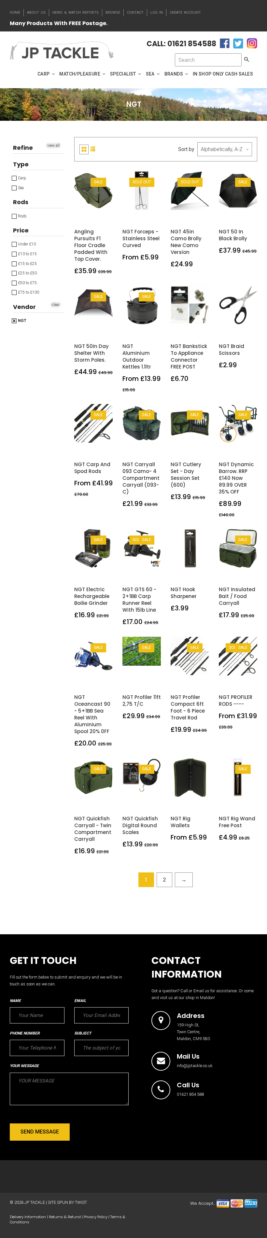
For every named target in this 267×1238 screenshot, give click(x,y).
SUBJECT (82, 1033)
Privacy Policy (95, 1216)
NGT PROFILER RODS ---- (235, 700)
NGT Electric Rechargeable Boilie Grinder (91, 596)
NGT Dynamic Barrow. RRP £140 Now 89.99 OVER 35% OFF (236, 478)
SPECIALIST (123, 74)
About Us (36, 12)
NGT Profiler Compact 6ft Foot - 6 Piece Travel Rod (188, 707)
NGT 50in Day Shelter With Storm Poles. (91, 353)
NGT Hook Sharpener (184, 593)
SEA (151, 74)
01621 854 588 (190, 1094)
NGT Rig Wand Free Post (237, 822)
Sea (20, 188)
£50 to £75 (27, 283)
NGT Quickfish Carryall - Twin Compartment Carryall (92, 828)
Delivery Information (28, 1216)
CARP (44, 74)
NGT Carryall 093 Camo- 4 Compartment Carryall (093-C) (141, 478)
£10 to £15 (27, 254)
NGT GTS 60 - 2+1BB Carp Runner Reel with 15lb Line (139, 599)
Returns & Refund (65, 1216)
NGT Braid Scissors (231, 349)
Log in (156, 12)
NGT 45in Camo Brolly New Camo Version (186, 242)
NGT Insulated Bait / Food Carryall (237, 596)
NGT (21, 320)
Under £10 (26, 244)
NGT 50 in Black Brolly (233, 235)
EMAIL (80, 1000)
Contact (135, 12)
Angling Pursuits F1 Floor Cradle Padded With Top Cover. (90, 245)
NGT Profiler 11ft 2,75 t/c (141, 700)
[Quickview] (93, 213)
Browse (112, 12)
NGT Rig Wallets (180, 822)
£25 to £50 (27, 273)
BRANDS (174, 74)
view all (53, 145)
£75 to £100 (28, 292)
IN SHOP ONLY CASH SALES (223, 74)
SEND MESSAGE (40, 1132)
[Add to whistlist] (85, 198)
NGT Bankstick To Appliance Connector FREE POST (189, 356)
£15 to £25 (27, 263)
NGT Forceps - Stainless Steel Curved (141, 238)
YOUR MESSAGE (24, 1066)
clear (56, 304)
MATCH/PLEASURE (80, 74)
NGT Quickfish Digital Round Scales (140, 825)
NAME (15, 1000)
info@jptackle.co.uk (195, 1065)
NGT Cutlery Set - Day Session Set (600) (186, 474)
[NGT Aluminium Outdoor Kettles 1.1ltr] (149, 313)
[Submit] (149, 198)
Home (15, 12)
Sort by (186, 149)
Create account (185, 12)
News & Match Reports (75, 12)
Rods (22, 216)
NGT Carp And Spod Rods (92, 468)
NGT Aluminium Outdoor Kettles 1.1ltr (136, 356)
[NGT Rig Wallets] (197, 785)
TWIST (81, 1202)
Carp (21, 178)
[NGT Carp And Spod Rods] (101, 431)
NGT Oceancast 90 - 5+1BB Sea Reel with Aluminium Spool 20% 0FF (92, 714)
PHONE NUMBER (25, 1033)
